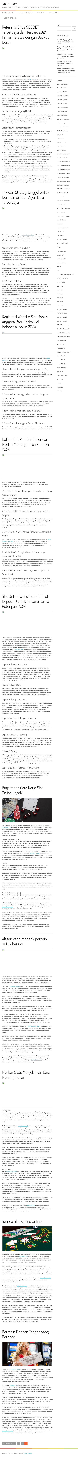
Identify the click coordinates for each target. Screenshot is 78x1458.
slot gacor (60, 134)
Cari (58, 25)
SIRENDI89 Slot (6, 827)
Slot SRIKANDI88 (62, 313)
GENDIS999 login (18, 649)
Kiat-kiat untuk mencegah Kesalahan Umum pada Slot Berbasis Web (65, 63)
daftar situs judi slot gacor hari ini (66, 274)
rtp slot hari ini (61, 348)
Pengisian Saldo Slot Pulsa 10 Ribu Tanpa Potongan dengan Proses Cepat (65, 49)
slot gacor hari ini (62, 239)
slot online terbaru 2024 (63, 200)
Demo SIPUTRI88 (62, 375)
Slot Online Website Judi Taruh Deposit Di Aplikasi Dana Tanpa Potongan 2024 (25, 601)
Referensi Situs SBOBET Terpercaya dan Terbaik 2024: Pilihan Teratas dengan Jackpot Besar (26, 34)
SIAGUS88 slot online (63, 177)
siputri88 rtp (60, 344)
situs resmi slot (61, 259)
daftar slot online (61, 356)
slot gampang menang (63, 119)
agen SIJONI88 (61, 220)
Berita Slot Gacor (7, 13)
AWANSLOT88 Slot (33, 1026)
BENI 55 (59, 247)
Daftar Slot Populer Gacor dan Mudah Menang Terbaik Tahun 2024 (25, 444)
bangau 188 (60, 255)
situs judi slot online (7, 907)
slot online (60, 224)
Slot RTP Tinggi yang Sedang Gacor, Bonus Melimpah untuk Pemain (65, 42)
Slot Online (41, 13)
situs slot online (61, 263)
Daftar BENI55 (61, 235)
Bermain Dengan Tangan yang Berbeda (25, 1334)
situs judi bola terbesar (30, 80)
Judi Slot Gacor (61, 340)
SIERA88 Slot (31, 1205)
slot (58, 270)
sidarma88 (60, 267)
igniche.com (10, 3)
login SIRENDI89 (61, 251)
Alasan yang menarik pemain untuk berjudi (24, 941)
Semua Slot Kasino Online (22, 1221)
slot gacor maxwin (35, 853)
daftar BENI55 (61, 282)
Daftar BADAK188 (62, 88)
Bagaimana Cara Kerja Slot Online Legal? (22, 790)
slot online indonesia (62, 243)
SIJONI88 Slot (14, 1385)
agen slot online (61, 138)
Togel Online (54, 13)
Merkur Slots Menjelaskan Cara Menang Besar (26, 1074)
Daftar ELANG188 (62, 92)
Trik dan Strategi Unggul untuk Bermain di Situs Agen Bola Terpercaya (25, 197)
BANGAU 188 (61, 232)
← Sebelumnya (7, 1443)
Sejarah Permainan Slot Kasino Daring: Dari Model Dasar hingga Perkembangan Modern (66, 70)
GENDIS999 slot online (63, 173)
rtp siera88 (60, 387)
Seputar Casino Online (25, 13)
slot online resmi (61, 197)
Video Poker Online (10, 18)
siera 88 (59, 391)
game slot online (61, 150)
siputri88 (59, 383)
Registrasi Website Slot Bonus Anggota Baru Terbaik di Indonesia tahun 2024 (25, 321)
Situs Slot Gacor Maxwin (64, 352)
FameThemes (28, 1453)
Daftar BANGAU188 (62, 84)
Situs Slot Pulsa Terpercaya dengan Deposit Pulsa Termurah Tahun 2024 (66, 56)
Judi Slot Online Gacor (63, 154)
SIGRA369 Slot (23, 1256)
